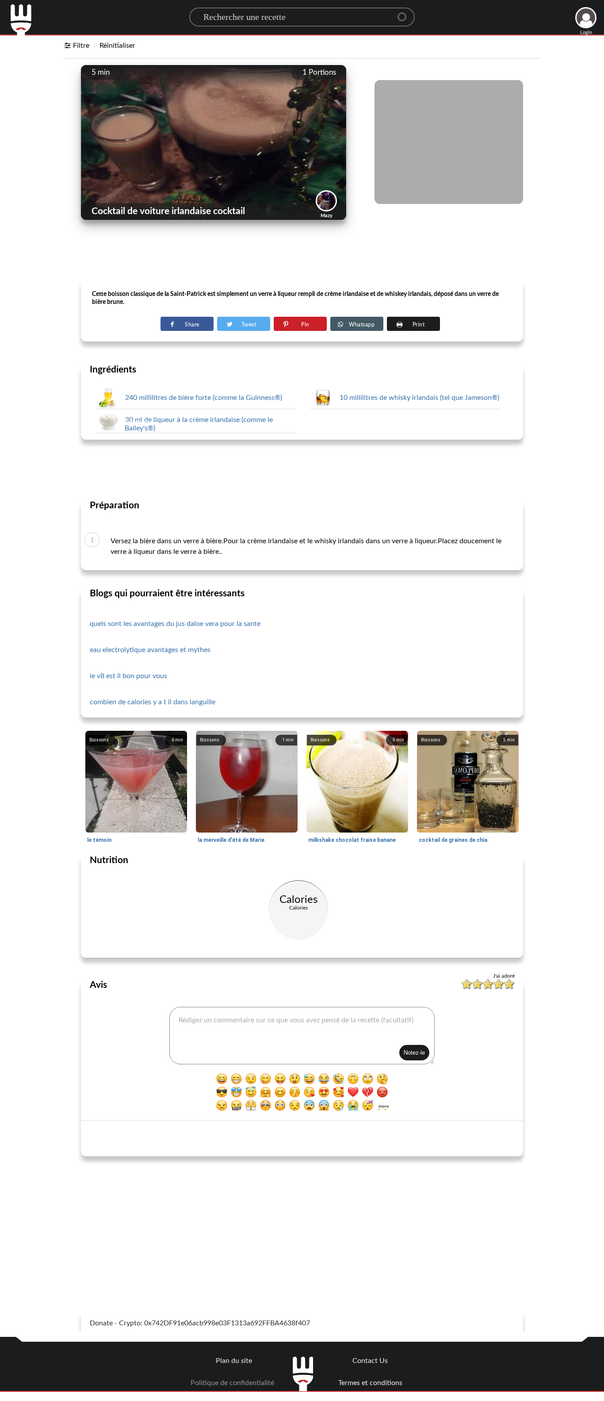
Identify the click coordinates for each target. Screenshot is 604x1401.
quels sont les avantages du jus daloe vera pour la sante (175, 623)
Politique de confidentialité (232, 1382)
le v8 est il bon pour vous (128, 675)
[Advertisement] (302, 257)
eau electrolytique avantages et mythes (150, 649)
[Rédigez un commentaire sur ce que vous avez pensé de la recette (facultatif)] (302, 1035)
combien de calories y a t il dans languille (152, 702)
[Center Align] (405, 13)
